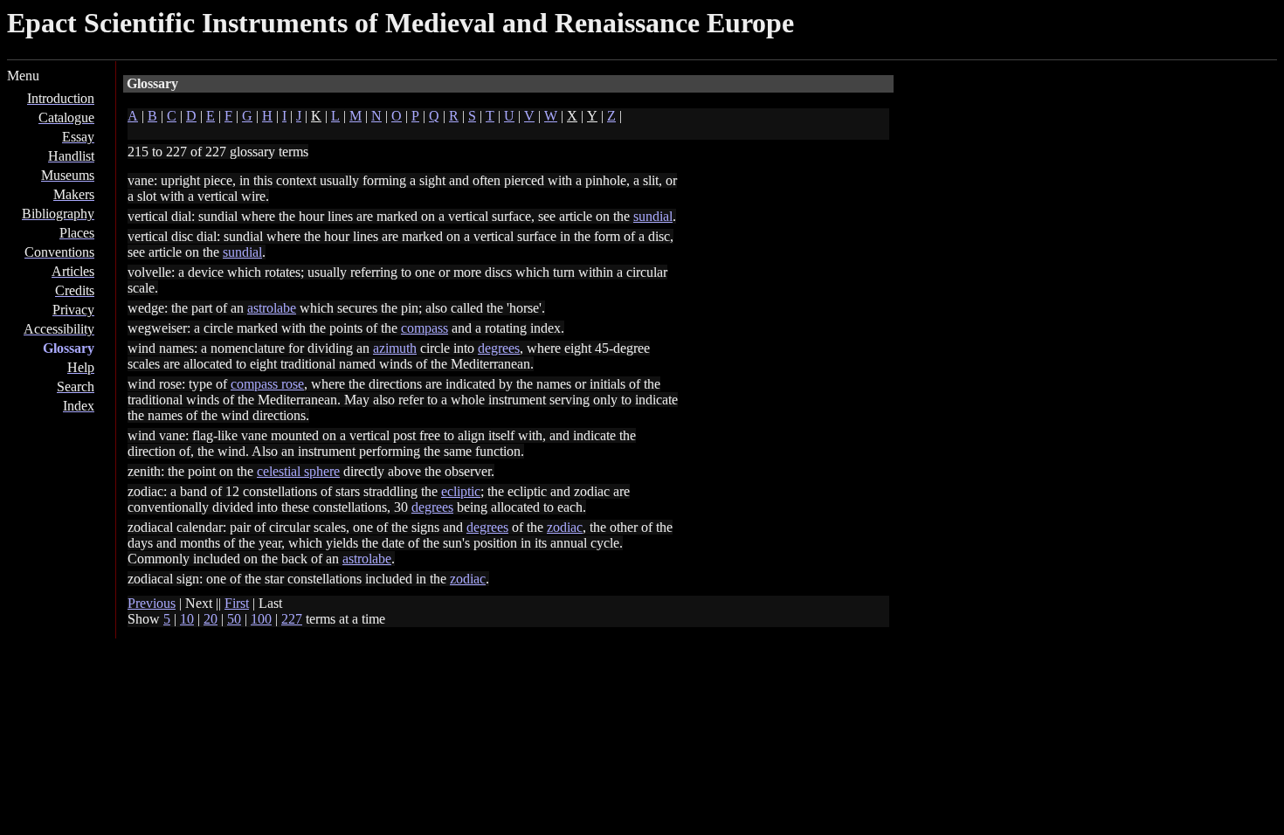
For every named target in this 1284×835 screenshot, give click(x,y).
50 (234, 618)
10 (187, 618)
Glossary (68, 348)
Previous (152, 603)
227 (291, 618)
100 (261, 618)
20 (210, 618)
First (236, 603)
